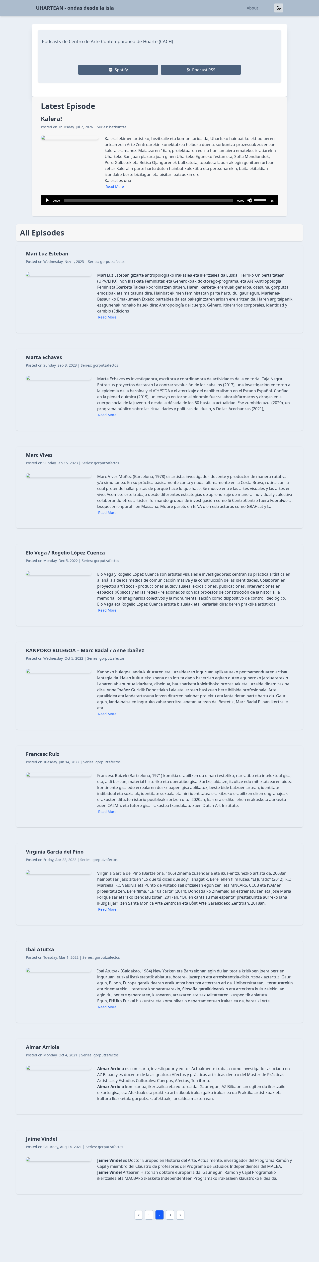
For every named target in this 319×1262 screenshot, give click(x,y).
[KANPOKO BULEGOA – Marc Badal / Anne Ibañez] (159, 686)
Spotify (121, 70)
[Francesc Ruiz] (159, 786)
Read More (115, 186)
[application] (159, 200)
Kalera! (51, 118)
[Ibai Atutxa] (159, 982)
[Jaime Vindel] (159, 1162)
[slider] (261, 199)
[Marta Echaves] (159, 390)
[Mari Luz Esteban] (159, 289)
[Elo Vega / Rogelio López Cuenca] (159, 585)
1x (272, 200)
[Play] (47, 200)
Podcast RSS (203, 70)
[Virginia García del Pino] (159, 884)
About (252, 8)
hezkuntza (117, 127)
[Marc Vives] (159, 487)
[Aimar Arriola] (159, 1076)
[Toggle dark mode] (278, 7)
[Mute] (249, 200)
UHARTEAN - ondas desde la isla (75, 7)
